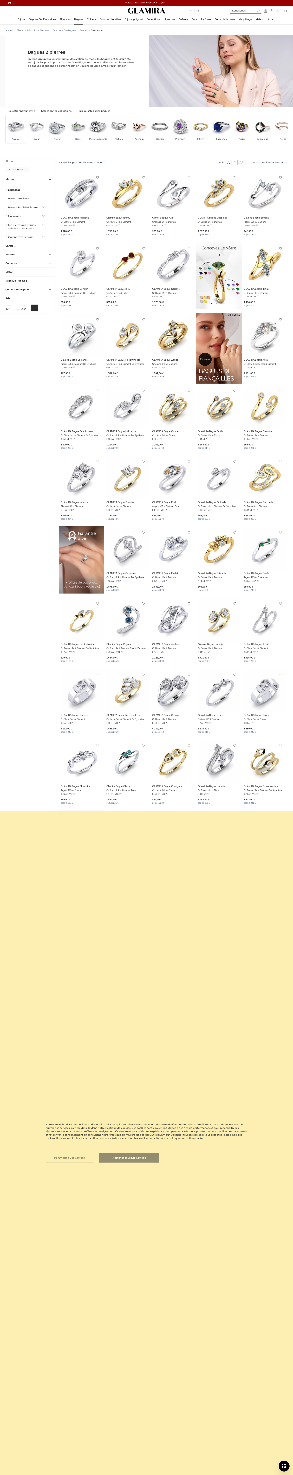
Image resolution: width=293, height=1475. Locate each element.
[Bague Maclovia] (82, 193)
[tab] (21, 111)
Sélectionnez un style (22, 110)
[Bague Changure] (173, 762)
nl (197, 10)
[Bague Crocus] (173, 691)
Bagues (83, 30)
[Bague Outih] (219, 407)
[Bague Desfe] (265, 549)
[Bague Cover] (265, 691)
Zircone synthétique (20, 237)
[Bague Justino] (265, 620)
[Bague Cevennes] (127, 549)
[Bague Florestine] (82, 762)
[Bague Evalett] (173, 549)
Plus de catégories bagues (94, 110)
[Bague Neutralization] (82, 620)
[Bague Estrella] (265, 193)
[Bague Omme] (173, 407)
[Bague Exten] (219, 691)
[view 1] (228, 162)
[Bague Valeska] (82, 478)
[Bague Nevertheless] (127, 691)
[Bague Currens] (82, 691)
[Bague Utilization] (127, 407)
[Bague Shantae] (127, 478)
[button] (97, 177)
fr (191, 10)
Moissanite (14, 216)
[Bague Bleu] (127, 264)
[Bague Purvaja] (219, 620)
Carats (9, 245)
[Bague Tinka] (265, 264)
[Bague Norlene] (173, 264)
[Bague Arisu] (265, 335)
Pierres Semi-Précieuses (23, 207)
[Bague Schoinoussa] (82, 407)
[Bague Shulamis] (82, 335)
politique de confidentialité (186, 1138)
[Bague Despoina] (219, 193)
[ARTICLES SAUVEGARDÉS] (279, 11)
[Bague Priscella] (219, 549)
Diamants (14, 189)
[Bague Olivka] (127, 762)
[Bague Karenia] (219, 762)
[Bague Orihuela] (219, 478)
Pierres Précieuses (19, 198)
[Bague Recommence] (127, 335)
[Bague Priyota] (127, 620)
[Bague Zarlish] (173, 335)
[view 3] (241, 162)
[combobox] (246, 11)
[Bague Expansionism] (265, 762)
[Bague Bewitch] (82, 264)
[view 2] (235, 162)
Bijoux (20, 30)
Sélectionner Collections (56, 110)
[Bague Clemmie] (265, 407)
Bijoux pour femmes (38, 30)
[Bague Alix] (173, 193)
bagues (105, 59)
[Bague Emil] (173, 478)
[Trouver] (34, 308)
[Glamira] (146, 11)
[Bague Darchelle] (265, 478)
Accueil (9, 30)
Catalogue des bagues (64, 30)
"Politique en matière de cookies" (129, 1134)
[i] (105, 162)
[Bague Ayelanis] (173, 620)
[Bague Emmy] (127, 193)
